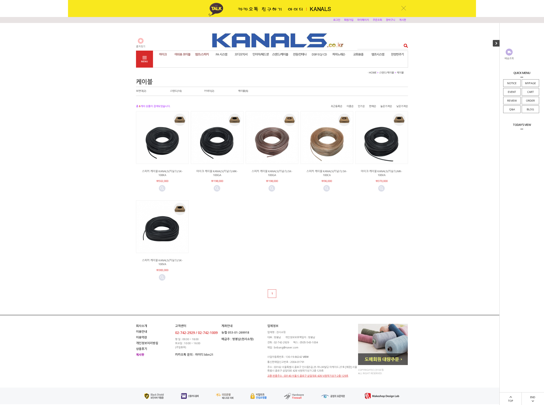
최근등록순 (336, 106)
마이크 (163, 54)
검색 (404, 45)
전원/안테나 (299, 54)
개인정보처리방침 (147, 343)
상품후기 (141, 349)
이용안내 (141, 332)
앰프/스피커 (202, 54)
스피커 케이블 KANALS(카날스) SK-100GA (272, 173)
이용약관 (141, 337)
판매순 (372, 106)
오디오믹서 (241, 54)
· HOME (372, 72)
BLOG (530, 109)
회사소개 (141, 326)
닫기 (404, 8)
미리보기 (162, 188)
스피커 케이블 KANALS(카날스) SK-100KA (162, 173)
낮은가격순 (402, 106)
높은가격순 (386, 106)
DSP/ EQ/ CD (319, 54)
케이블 (400, 72)
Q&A (512, 109)
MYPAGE (530, 83)
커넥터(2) (209, 91)
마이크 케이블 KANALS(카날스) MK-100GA (217, 173)
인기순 (361, 106)
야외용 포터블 (182, 54)
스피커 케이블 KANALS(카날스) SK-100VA (162, 262)
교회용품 (358, 54)
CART (530, 92)
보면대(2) (141, 91)
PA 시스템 (221, 54)
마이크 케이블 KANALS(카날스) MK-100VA (381, 173)
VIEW (306, 357)
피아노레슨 (338, 54)
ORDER (530, 100)
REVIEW (512, 100)
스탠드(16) (175, 91)
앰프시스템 (377, 54)
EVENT (512, 92)
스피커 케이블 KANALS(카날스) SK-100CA (326, 173)
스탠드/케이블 (280, 54)
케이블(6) (243, 91)
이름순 (350, 106)
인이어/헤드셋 (260, 54)
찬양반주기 (397, 54)
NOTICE (512, 83)
